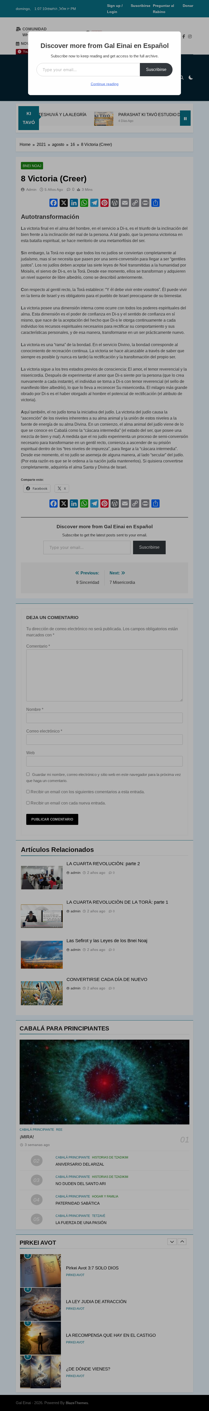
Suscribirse (156, 69)
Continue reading (105, 84)
